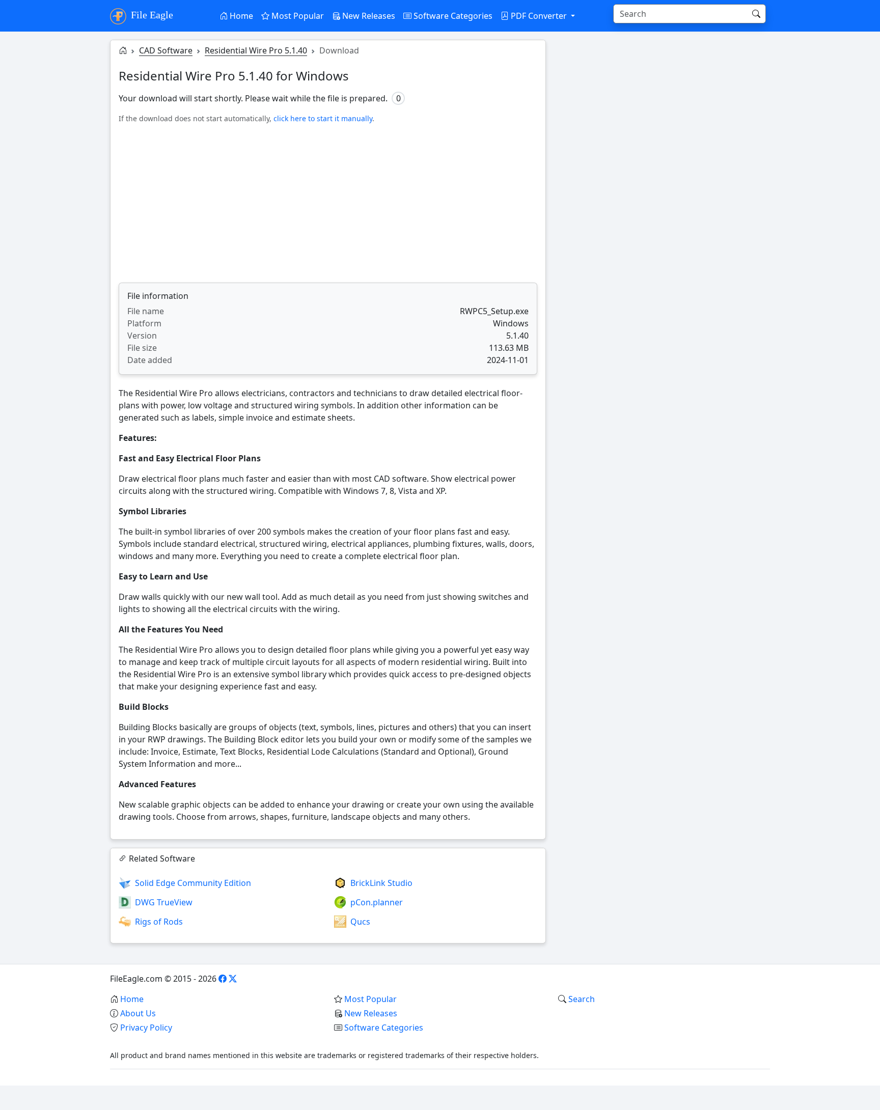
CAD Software (166, 50)
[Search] (756, 13)
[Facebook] (222, 978)
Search (581, 999)
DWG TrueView (164, 902)
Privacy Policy (146, 1027)
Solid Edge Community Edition (193, 883)
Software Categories (451, 15)
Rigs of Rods (159, 921)
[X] (233, 978)
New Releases (367, 15)
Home (240, 15)
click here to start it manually (322, 118)
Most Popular (296, 15)
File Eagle (150, 14)
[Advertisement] (328, 203)
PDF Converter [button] (539, 15)
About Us (138, 1013)
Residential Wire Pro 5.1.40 (256, 50)
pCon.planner (376, 902)
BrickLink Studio (381, 883)
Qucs (360, 921)
